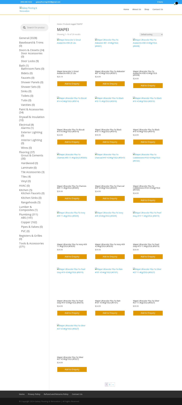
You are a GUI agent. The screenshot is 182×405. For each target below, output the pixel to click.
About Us (136, 9)
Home (126, 9)
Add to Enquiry (72, 83)
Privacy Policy (34, 394)
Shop (146, 9)
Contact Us (158, 9)
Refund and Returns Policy (56, 394)
